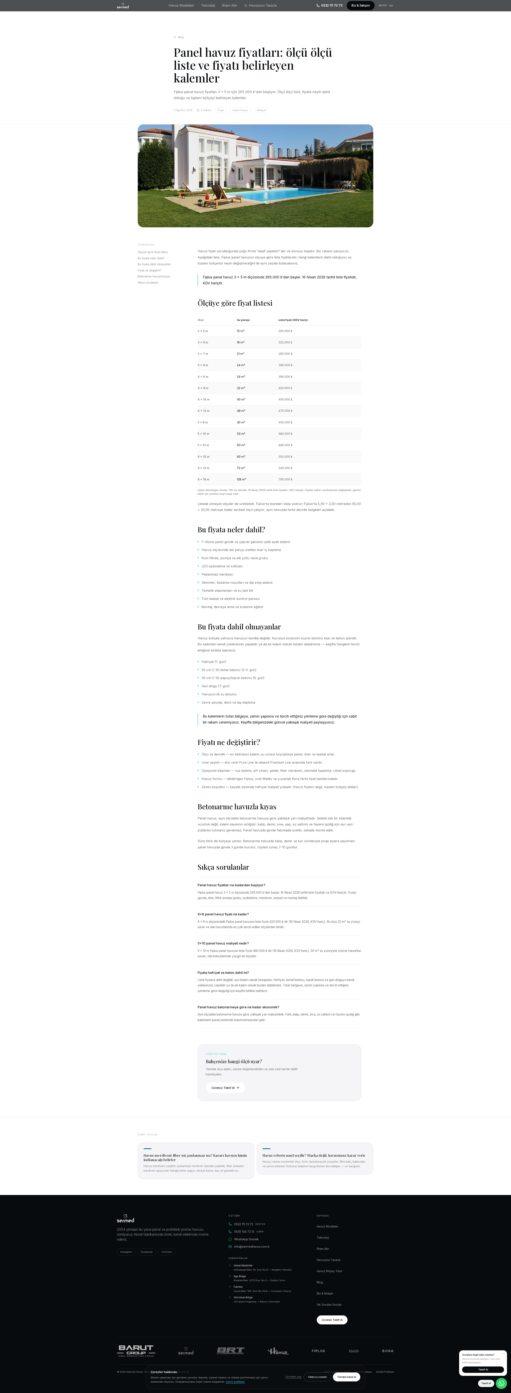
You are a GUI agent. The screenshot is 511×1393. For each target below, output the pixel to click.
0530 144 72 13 (249, 1231)
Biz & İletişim (361, 5)
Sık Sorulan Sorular (329, 1304)
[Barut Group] (136, 1351)
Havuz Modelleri (181, 5)
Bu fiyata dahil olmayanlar (154, 264)
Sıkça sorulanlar (148, 282)
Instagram (126, 1251)
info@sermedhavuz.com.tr (252, 1246)
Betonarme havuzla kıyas (154, 276)
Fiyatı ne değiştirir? (149, 270)
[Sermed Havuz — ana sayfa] (123, 5)
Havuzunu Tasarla (262, 5)
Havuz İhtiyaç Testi (329, 1271)
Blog (181, 37)
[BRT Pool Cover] (231, 1351)
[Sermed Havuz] (185, 1351)
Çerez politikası (235, 1381)
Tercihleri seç (293, 1376)
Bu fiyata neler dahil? (151, 258)
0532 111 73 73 (332, 5)
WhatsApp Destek (246, 1239)
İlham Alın (229, 5)
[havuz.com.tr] (278, 1351)
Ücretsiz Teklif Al (223, 1087)
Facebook (147, 1251)
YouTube (166, 1251)
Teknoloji (208, 5)
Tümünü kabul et (346, 1376)
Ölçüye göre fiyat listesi (153, 252)
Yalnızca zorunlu (317, 1376)
